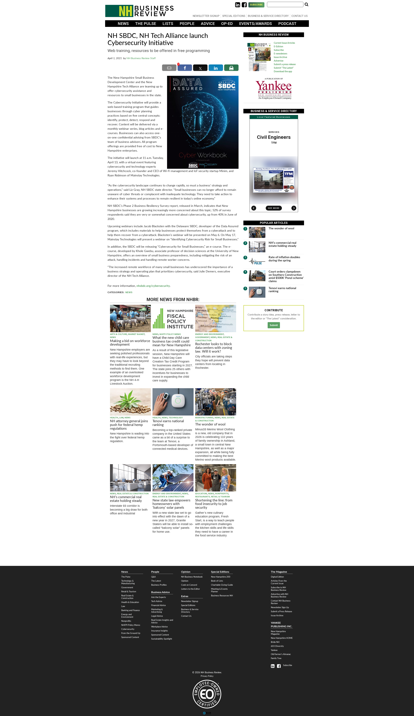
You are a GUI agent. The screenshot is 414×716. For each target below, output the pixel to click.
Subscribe (256, 4)
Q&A (153, 577)
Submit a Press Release (281, 611)
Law (121, 417)
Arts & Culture (118, 334)
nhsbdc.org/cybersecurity (153, 286)
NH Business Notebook (192, 577)
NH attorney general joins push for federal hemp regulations (129, 424)
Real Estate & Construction (133, 493)
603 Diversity (277, 646)
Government (202, 337)
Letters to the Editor (190, 589)
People (187, 23)
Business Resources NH (222, 596)
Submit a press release (285, 64)
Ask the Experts (158, 597)
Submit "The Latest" (284, 68)
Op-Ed (227, 23)
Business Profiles (159, 585)
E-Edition (278, 47)
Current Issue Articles (284, 43)
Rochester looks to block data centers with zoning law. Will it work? (213, 347)
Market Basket (136, 334)
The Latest (156, 581)
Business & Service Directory (268, 15)
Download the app (283, 71)
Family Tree (276, 658)
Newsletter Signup (206, 15)
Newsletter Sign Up (280, 607)
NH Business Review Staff (141, 58)
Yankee (274, 650)
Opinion (184, 581)
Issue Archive (280, 57)
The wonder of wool (210, 424)
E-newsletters (280, 54)
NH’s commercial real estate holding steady (126, 499)
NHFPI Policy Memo (170, 334)
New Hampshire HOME (282, 638)
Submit (274, 325)
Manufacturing (204, 417)
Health (114, 417)
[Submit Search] (306, 4)
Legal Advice (157, 616)
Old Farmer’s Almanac (281, 654)
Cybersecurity (127, 629)
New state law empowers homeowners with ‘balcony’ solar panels (171, 504)
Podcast (287, 23)
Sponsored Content (130, 637)
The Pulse (145, 23)
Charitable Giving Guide (222, 585)
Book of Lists (217, 581)
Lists (168, 23)
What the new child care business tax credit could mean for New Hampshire (172, 341)
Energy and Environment (209, 334)
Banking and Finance (130, 610)
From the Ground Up (130, 633)
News (123, 23)
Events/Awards (255, 23)
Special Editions (233, 15)
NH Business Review (139, 11)
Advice (208, 23)
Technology (176, 417)
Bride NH (275, 642)
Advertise (278, 61)
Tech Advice (156, 601)
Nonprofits (221, 493)
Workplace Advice (159, 627)
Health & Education (130, 602)
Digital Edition (277, 577)
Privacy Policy (207, 676)
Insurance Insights (159, 631)
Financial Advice (158, 605)
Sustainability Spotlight (161, 639)
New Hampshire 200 (220, 577)
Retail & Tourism (128, 591)
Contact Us (299, 15)
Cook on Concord (189, 585)
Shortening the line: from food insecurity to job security (213, 504)
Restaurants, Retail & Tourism (212, 496)
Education (201, 493)
